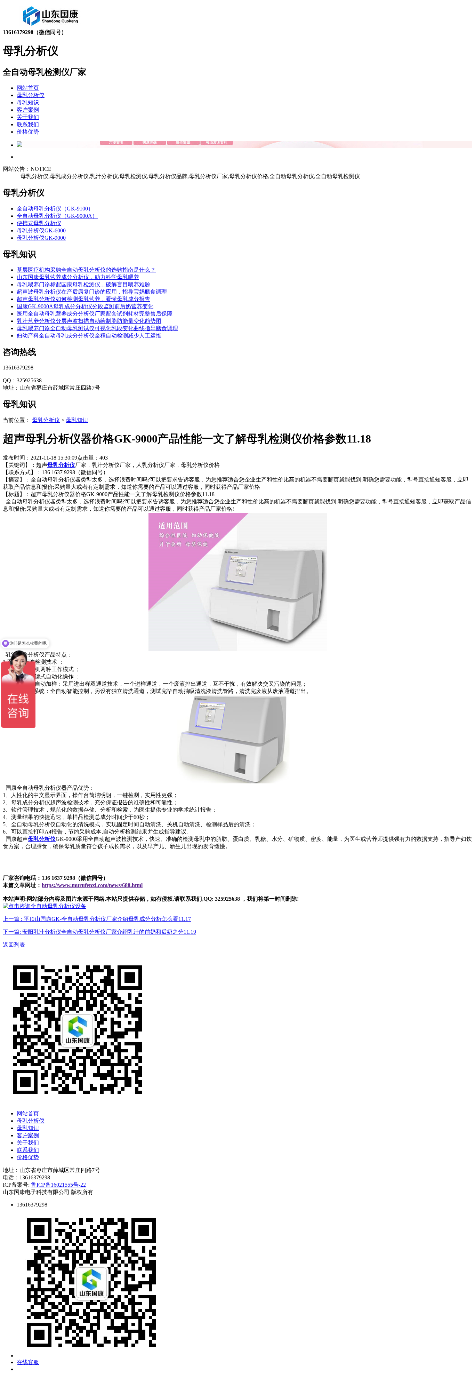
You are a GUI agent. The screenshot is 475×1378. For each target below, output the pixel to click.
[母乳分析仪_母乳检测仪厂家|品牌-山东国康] (50, 27)
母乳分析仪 (31, 95)
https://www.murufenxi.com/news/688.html (92, 885)
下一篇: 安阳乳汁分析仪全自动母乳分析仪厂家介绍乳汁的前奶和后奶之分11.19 (99, 932)
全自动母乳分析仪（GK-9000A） (57, 216)
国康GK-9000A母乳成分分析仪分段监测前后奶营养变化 (85, 306)
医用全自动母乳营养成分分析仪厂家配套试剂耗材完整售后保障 (94, 314)
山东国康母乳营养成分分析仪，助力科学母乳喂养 (78, 277)
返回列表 (14, 945)
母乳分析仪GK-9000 (41, 238)
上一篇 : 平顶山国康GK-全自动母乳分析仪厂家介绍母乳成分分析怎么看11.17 (97, 919)
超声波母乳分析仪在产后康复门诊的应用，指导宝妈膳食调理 (92, 292)
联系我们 (28, 124)
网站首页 (28, 88)
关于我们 (28, 117)
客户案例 (28, 110)
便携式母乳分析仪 (39, 223)
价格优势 (28, 132)
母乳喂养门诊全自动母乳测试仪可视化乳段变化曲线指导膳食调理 (97, 328)
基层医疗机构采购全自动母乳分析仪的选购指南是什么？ (86, 270)
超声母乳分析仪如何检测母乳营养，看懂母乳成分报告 (83, 299)
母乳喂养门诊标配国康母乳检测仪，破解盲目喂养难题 (83, 284)
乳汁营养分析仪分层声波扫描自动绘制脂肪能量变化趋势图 (89, 321)
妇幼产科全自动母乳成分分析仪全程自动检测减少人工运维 (89, 335)
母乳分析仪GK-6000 (41, 230)
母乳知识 (28, 102)
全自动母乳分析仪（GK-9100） (55, 209)
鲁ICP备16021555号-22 (58, 1185)
